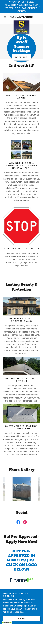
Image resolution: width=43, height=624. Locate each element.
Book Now (21, 57)
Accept (21, 618)
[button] (5, 17)
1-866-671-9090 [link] (21, 17)
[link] (22, 21)
